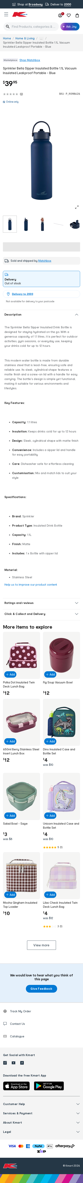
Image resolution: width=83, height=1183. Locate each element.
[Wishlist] (69, 15)
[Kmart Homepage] (19, 14)
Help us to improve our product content (30, 584)
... (41, 38)
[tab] (41, 279)
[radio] (10, 224)
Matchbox (44, 260)
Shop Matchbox (29, 60)
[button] (6, 14)
